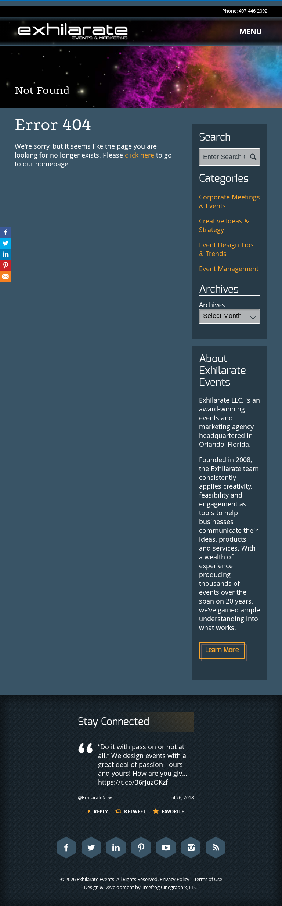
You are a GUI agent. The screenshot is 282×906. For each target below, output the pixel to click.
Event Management (228, 268)
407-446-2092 (253, 10)
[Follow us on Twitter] (91, 847)
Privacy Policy (174, 879)
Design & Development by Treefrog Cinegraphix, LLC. (141, 887)
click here (139, 155)
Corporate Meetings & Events (229, 201)
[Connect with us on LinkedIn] (116, 847)
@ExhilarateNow (95, 797)
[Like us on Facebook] (66, 847)
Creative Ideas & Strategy (224, 225)
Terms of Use (208, 879)
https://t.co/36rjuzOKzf (133, 782)
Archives (212, 304)
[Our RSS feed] (215, 847)
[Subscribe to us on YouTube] (166, 847)
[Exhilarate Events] (72, 31)
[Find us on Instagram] (190, 847)
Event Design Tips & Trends (226, 249)
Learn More (222, 650)
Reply (101, 811)
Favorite (173, 811)
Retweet (135, 811)
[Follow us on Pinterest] (141, 847)
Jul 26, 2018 (182, 797)
